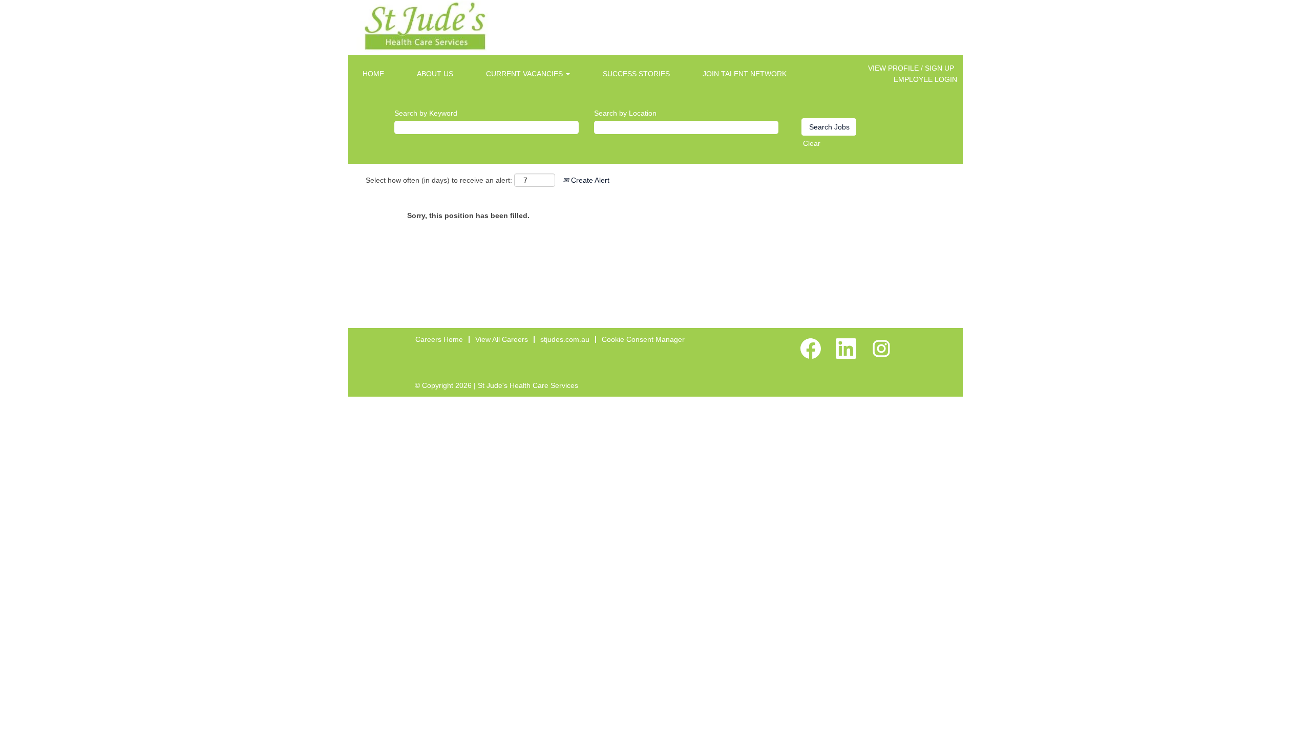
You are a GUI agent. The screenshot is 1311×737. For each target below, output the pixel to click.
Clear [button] (811, 143)
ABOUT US (435, 74)
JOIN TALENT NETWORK (745, 74)
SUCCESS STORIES (636, 74)
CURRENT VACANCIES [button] (525, 74)
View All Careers (501, 339)
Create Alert (589, 180)
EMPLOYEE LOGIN (925, 79)
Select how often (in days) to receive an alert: (439, 180)
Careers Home (439, 339)
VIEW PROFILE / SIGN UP (911, 68)
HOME (373, 74)
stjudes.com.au (564, 339)
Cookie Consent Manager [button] (643, 339)
